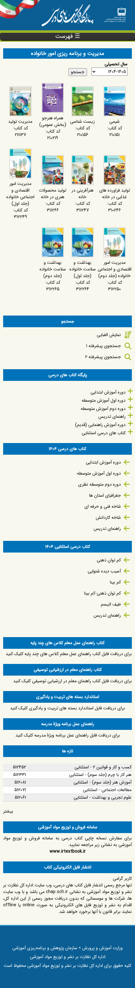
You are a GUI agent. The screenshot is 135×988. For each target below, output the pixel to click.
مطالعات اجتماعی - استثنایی (107, 789)
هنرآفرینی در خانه (83, 193)
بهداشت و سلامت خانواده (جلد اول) (82, 269)
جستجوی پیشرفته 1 (103, 345)
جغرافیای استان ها (105, 495)
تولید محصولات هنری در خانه (52, 193)
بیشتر (8, 811)
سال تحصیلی (116, 64)
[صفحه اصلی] (114, 13)
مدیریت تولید (20, 121)
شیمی (114, 121)
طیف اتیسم (111, 604)
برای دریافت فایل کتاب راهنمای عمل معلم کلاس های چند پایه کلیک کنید (69, 653)
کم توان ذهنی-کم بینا (102, 593)
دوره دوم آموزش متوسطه (103, 408)
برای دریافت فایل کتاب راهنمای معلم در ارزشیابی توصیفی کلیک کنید (72, 680)
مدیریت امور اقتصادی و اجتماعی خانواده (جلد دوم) (115, 269)
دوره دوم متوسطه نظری (99, 484)
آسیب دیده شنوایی (104, 571)
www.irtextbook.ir (68, 851)
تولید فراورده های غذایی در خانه (114, 193)
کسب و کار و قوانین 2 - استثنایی (103, 767)
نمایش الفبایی (109, 334)
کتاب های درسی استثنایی (104, 432)
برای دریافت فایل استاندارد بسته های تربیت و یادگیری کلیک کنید (67, 708)
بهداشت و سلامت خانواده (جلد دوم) (53, 269)
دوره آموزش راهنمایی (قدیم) (100, 424)
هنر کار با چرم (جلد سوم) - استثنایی (100, 774)
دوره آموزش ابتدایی (108, 392)
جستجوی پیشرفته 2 (103, 356)
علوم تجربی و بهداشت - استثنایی (102, 797)
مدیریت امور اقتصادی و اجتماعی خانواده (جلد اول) (20, 193)
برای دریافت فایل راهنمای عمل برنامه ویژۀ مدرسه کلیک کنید (67, 735)
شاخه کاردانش (108, 517)
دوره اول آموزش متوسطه (104, 400)
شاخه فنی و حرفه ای (102, 506)
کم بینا (115, 582)
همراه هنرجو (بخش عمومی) (52, 121)
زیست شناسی (82, 121)
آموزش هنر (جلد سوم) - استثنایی (102, 782)
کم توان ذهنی (109, 560)
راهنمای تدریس (112, 416)
